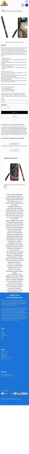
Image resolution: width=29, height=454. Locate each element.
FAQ (2, 359)
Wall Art (3, 332)
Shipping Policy (4, 355)
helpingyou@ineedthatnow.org (7, 375)
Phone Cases (4, 335)
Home (2, 330)
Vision (2, 336)
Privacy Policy (4, 353)
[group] (14, 175)
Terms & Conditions (5, 351)
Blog (2, 338)
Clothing (3, 333)
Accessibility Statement (6, 358)
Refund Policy (4, 356)
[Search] (22, 5)
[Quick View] (14, 172)
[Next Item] (26, 27)
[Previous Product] (2, 172)
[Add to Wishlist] (14, 120)
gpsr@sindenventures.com (20, 131)
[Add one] (8, 107)
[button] (26, 1)
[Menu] (26, 5)
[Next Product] (27, 172)
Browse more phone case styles (14, 271)
